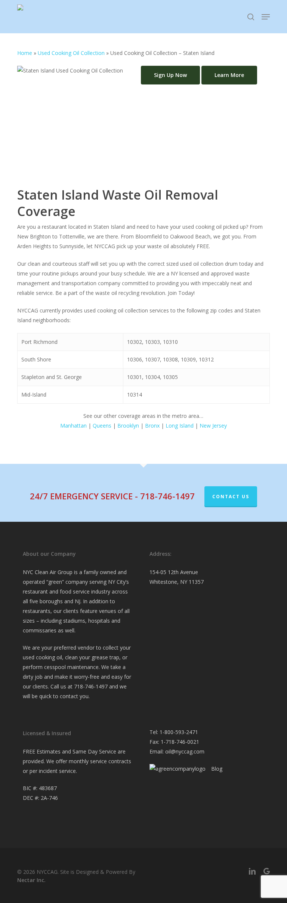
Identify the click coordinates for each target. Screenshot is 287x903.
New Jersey (213, 425)
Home (24, 52)
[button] (266, 17)
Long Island (180, 425)
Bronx (152, 425)
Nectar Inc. (31, 880)
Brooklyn (128, 425)
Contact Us (230, 496)
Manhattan (73, 425)
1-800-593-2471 (179, 732)
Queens (102, 425)
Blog (216, 768)
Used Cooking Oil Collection (71, 52)
